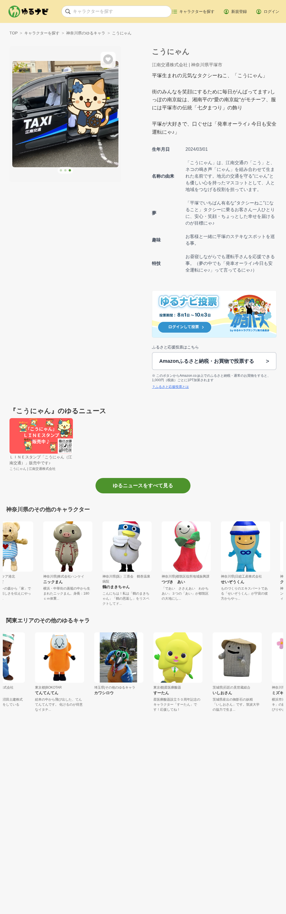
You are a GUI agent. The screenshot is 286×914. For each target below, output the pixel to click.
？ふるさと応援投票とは (170, 387)
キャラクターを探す (41, 33)
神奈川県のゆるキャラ (85, 33)
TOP (13, 33)
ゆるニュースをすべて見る (143, 485)
